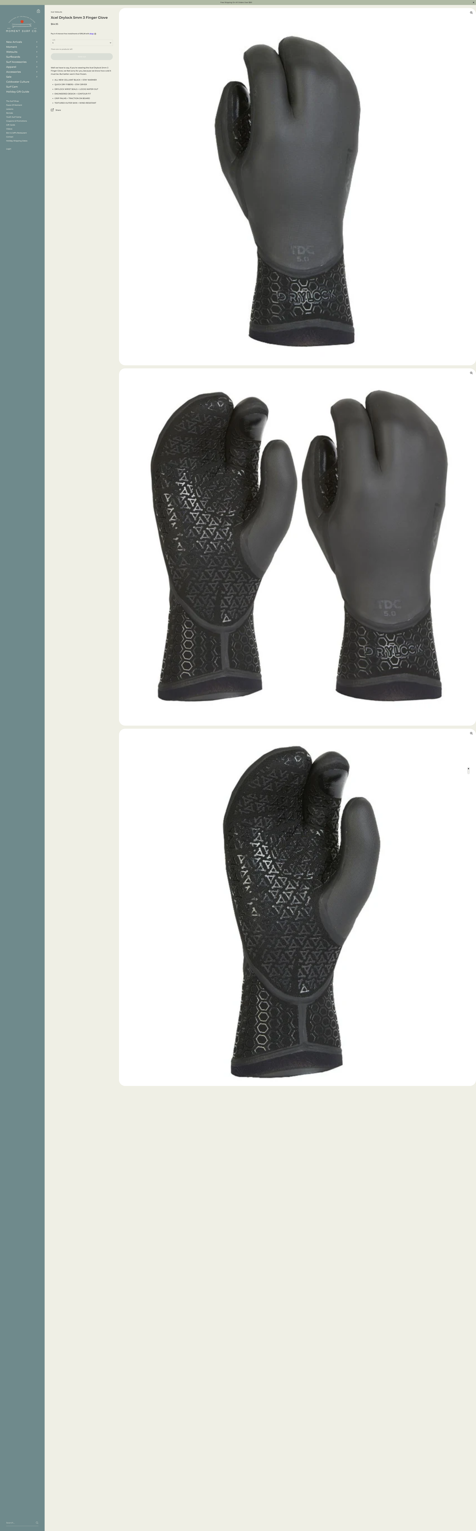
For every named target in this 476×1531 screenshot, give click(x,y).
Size (53, 40)
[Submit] (37, 1522)
